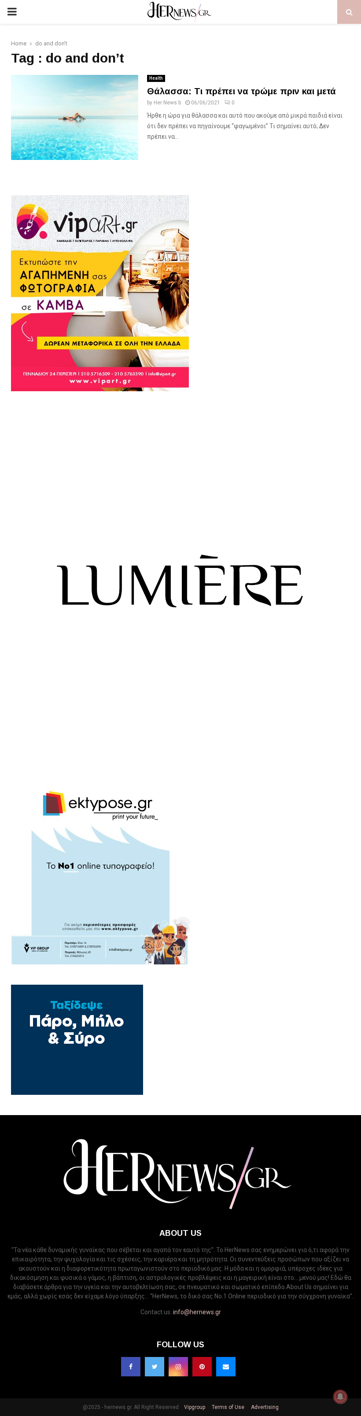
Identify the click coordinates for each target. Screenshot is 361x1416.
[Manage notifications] (340, 1397)
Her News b (167, 103)
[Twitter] (154, 1366)
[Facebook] (130, 1366)
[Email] (226, 1366)
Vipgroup (194, 1407)
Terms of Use (227, 1407)
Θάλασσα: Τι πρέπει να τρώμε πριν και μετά (241, 91)
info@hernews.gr (197, 1312)
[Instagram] (178, 1366)
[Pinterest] (202, 1366)
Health (156, 78)
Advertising (264, 1407)
